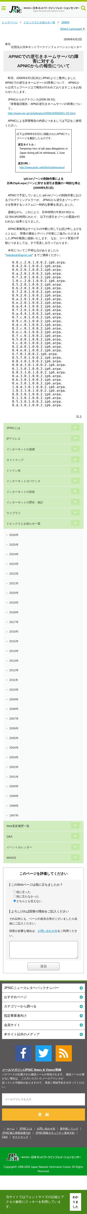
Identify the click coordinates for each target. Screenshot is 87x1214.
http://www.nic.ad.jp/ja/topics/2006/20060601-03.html (41, 113)
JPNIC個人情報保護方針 (16, 1132)
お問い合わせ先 (47, 930)
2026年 (14, 535)
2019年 (14, 602)
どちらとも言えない (29, 901)
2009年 (14, 699)
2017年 (14, 622)
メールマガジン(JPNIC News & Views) (28, 1069)
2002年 (14, 767)
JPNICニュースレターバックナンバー (31, 988)
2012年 (14, 670)
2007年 (14, 718)
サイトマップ (14, 460)
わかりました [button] (75, 1201)
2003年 (14, 757)
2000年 (14, 786)
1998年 (14, 805)
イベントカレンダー (19, 847)
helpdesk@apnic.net (19, 255)
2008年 (14, 708)
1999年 (14, 796)
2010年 (14, 689)
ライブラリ (13, 513)
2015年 (14, 641)
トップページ (10, 22)
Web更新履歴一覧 (17, 826)
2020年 (14, 592)
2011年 (13, 680)
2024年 (14, 554)
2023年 (14, 563)
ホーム (11, 1128)
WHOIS (11, 857)
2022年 (14, 573)
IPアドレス (13, 438)
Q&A (9, 836)
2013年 (14, 660)
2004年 (14, 747)
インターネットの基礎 (20, 449)
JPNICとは (13, 428)
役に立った (23, 892)
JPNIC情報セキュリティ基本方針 (55, 1132)
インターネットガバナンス (23, 481)
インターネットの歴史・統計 (24, 502)
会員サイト (12, 1025)
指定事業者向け (15, 1015)
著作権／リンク (69, 1128)
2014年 (14, 651)
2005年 (14, 738)
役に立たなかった (27, 896)
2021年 (14, 583)
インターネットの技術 (20, 491)
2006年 (65, 22)
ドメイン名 (13, 470)
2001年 (14, 776)
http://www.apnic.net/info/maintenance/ (42, 167)
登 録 (43, 1115)
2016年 (14, 631)
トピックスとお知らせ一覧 (39, 22)
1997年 (14, 815)
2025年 (14, 544)
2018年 (14, 612)
